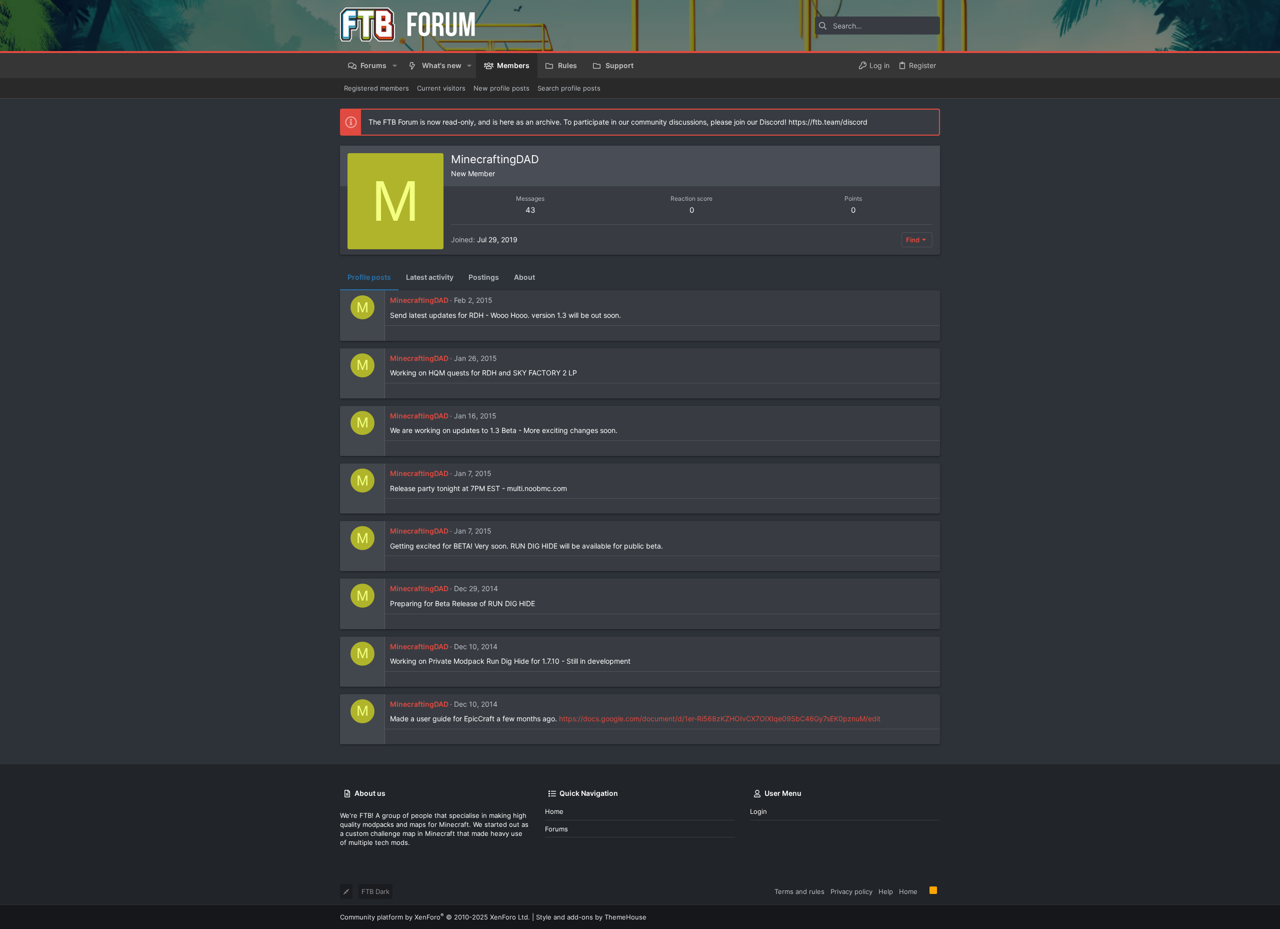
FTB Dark (376, 891)
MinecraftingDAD (419, 300)
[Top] (923, 891)
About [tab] (524, 277)
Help (885, 891)
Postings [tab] (483, 277)
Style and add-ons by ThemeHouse (591, 917)
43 (531, 210)
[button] (394, 65)
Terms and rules (799, 891)
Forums (556, 829)
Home (554, 811)
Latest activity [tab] (430, 277)
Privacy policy (851, 891)
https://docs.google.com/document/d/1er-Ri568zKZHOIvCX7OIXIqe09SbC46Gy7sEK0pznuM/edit (719, 718)
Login (758, 811)
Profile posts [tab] (369, 277)
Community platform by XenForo (435, 917)
